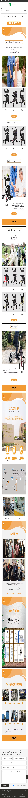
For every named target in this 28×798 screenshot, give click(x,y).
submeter (5, 785)
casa (3, 8)
